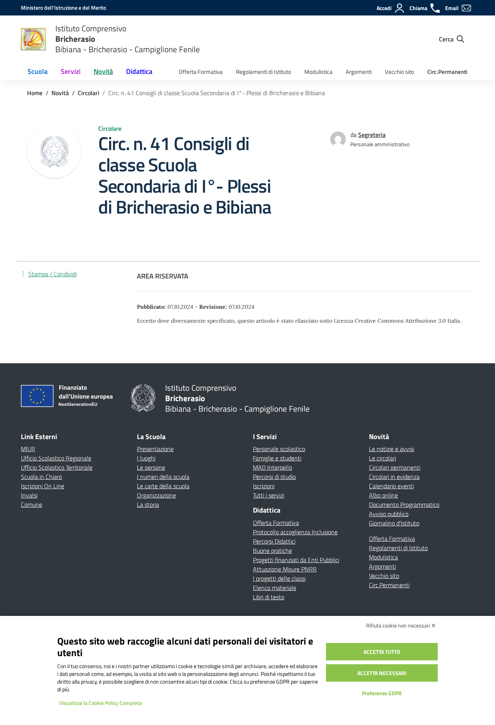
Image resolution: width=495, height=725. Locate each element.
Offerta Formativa (201, 71)
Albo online (383, 495)
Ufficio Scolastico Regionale (56, 458)
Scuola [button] (37, 71)
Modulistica (318, 71)
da (354, 134)
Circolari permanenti (394, 467)
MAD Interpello (272, 467)
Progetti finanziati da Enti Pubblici (296, 559)
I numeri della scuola (163, 476)
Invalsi (29, 495)
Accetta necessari (381, 673)
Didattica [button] (139, 71)
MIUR (28, 448)
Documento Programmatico (404, 504)
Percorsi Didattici (274, 541)
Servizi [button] (70, 71)
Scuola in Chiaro (41, 476)
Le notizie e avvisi (391, 448)
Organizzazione (156, 495)
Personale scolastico (279, 448)
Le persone (151, 467)
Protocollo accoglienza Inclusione (295, 532)
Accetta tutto (382, 652)
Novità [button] (103, 71)
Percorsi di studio (274, 476)
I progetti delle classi (279, 578)
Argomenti (359, 71)
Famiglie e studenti (277, 458)
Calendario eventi (391, 486)
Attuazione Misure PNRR (285, 569)
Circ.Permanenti (447, 71)
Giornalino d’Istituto (394, 523)
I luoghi (146, 458)
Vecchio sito (399, 71)
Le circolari (382, 458)
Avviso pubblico (388, 513)
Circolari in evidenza (394, 476)
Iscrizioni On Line (42, 486)
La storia (148, 504)
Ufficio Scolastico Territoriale (56, 467)
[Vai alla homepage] (33, 39)
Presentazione (155, 448)
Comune (31, 504)
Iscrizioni (264, 486)
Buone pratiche (272, 550)
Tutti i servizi (268, 495)
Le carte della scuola (163, 486)
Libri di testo (268, 597)
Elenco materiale (274, 587)
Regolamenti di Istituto (263, 71)
